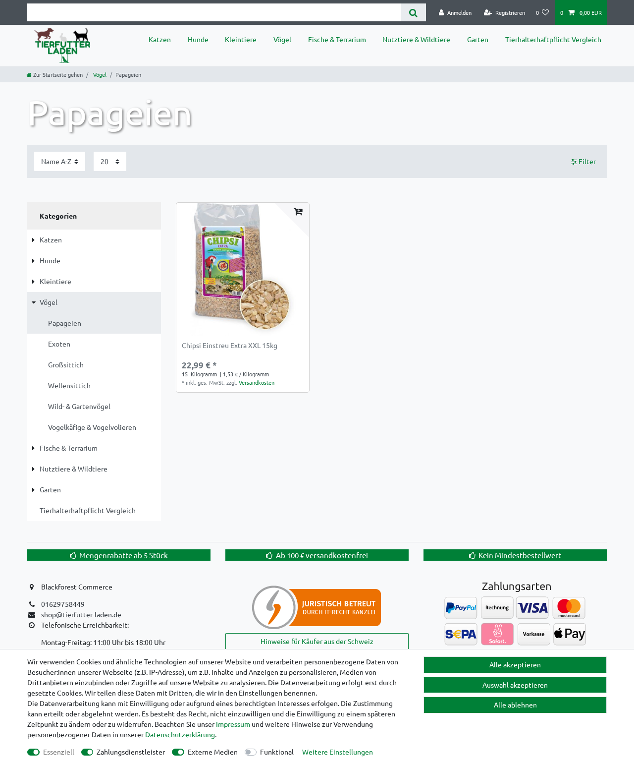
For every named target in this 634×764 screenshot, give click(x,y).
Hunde (198, 39)
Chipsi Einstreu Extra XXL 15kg (229, 346)
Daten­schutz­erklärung (180, 734)
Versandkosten (256, 382)
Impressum (233, 723)
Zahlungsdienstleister (131, 751)
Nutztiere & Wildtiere (416, 39)
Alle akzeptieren (515, 664)
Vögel (282, 39)
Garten (477, 39)
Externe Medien (213, 751)
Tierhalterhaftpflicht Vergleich (553, 39)
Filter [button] (587, 161)
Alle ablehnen (515, 704)
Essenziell (58, 751)
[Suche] (413, 12)
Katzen (160, 39)
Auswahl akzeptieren (515, 684)
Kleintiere (241, 39)
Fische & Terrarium (337, 39)
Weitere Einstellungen (337, 751)
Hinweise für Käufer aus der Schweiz (317, 641)
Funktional (277, 751)
